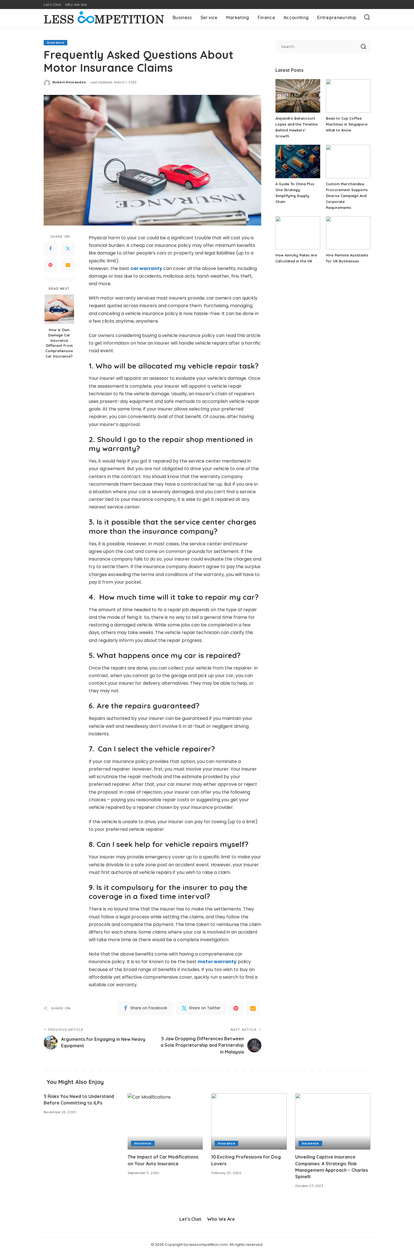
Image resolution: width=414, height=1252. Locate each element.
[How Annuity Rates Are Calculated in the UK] (297, 233)
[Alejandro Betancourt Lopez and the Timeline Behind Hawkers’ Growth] (297, 96)
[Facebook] (50, 249)
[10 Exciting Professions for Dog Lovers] (249, 1121)
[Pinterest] (50, 265)
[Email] (68, 265)
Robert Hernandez (69, 82)
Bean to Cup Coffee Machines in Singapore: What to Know (347, 124)
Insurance (55, 42)
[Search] (367, 17)
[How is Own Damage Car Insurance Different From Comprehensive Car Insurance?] (59, 309)
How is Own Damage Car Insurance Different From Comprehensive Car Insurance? (59, 342)
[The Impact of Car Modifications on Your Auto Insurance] (165, 1121)
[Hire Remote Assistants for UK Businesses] (348, 233)
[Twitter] (68, 249)
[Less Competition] (104, 17)
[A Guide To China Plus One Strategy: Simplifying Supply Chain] (297, 161)
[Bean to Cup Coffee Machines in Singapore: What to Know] (348, 96)
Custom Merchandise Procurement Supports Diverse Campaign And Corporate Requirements (347, 196)
